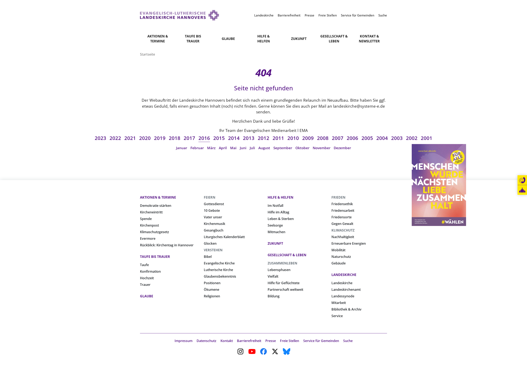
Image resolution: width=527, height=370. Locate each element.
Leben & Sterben (281, 218)
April (223, 147)
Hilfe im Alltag (278, 212)
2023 (100, 138)
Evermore (147, 238)
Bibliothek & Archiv (346, 309)
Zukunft (299, 38)
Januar (181, 147)
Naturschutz (341, 256)
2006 (352, 138)
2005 (367, 138)
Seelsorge (275, 225)
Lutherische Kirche (218, 270)
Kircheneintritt (151, 212)
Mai (233, 147)
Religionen (212, 296)
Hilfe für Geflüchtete (284, 283)
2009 (308, 138)
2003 (397, 138)
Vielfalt (273, 276)
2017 (189, 138)
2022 (115, 138)
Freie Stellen (289, 341)
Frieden (338, 197)
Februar (197, 147)
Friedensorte (341, 217)
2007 (337, 138)
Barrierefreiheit (249, 341)
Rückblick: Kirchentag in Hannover (167, 245)
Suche (348, 341)
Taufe (144, 265)
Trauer (145, 284)
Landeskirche (343, 274)
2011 (278, 138)
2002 (411, 138)
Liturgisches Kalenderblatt (224, 237)
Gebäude (338, 263)
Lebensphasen (279, 270)
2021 (130, 138)
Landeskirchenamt (346, 289)
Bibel (208, 256)
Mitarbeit (338, 302)
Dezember (342, 147)
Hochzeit (147, 278)
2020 (145, 138)
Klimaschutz (342, 230)
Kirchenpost (149, 225)
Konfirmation (150, 271)
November (321, 147)
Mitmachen (276, 232)
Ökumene (211, 289)
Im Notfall (275, 205)
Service (337, 316)
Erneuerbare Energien (348, 243)
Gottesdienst (214, 204)
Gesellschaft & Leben (334, 38)
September (282, 147)
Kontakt (226, 341)
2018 (174, 138)
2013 (248, 138)
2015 (219, 138)
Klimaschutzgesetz (154, 232)
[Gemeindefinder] (522, 190)
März (211, 147)
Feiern (209, 197)
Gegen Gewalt (342, 223)
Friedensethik (342, 204)
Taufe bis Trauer (193, 38)
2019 (160, 138)
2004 (382, 138)
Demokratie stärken (155, 205)
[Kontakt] (522, 180)
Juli (252, 147)
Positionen (212, 283)
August (264, 147)
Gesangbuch (213, 230)
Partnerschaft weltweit (285, 289)
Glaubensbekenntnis (220, 276)
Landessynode (342, 296)
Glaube (228, 38)
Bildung (274, 296)
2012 (263, 138)
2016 (204, 138)
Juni (243, 147)
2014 (234, 138)
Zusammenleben (282, 263)
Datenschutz (206, 341)
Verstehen (213, 250)
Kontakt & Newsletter (369, 38)
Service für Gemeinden (321, 341)
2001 (426, 138)
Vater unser (213, 217)
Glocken (210, 243)
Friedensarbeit (342, 210)
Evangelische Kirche (219, 263)
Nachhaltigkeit (342, 237)
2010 (293, 138)
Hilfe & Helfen (263, 38)
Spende (146, 218)
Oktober (302, 147)
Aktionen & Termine (157, 38)
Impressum (183, 341)
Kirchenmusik (214, 223)
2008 (323, 138)
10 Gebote (212, 210)
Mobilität (338, 250)
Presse (270, 341)
